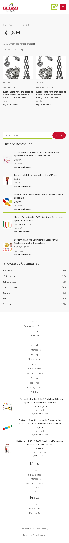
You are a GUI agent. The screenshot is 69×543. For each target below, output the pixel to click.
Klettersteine (9, 276)
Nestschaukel (34, 359)
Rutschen (34, 363)
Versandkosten (24, 167)
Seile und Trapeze (11, 287)
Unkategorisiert (34, 387)
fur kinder (8, 270)
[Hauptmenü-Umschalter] (63, 7)
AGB (34, 504)
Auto (34, 321)
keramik (34, 345)
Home (34, 470)
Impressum (34, 508)
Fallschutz (34, 331)
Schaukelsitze (9, 281)
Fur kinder (34, 487)
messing (34, 354)
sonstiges (7, 298)
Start (5, 25)
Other (34, 491)
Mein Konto (34, 512)
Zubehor (7, 304)
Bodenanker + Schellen (34, 326)
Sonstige (7, 292)
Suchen (59, 135)
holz (34, 340)
